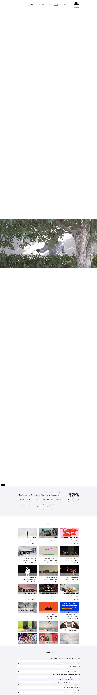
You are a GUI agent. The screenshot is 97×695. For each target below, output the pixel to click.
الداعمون (38, 4)
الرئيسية (66, 4)
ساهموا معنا (44, 4)
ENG (32, 4)
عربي (29, 4)
